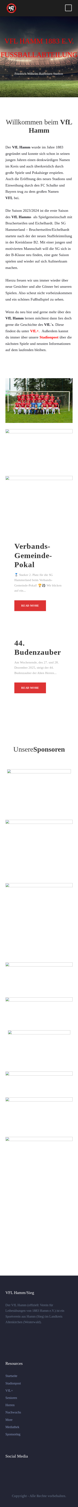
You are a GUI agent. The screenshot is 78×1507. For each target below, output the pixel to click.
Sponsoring (12, 1434)
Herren (10, 1405)
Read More (30, 605)
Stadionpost (13, 1383)
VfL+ (9, 1390)
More (8, 1420)
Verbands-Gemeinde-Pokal (33, 555)
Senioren (11, 1398)
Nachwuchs (13, 1412)
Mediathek (12, 1427)
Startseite (11, 1376)
